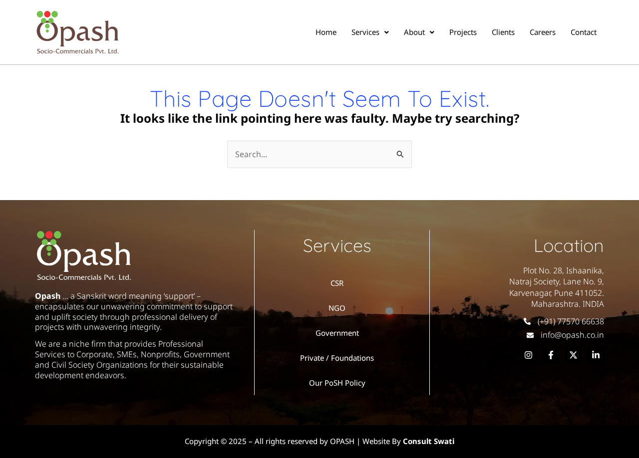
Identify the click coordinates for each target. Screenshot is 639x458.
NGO (336, 308)
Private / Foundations (337, 358)
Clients (503, 32)
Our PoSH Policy (337, 383)
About (414, 32)
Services (365, 32)
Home (326, 32)
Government (337, 333)
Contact (584, 32)
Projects (463, 32)
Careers (543, 32)
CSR (336, 283)
